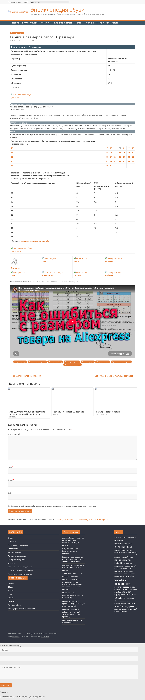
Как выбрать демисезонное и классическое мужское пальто (73, 567)
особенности (122, 584)
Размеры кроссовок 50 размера (68, 411)
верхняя (126, 541)
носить (126, 576)
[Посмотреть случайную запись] (135, 22)
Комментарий (15, 434)
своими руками (130, 594)
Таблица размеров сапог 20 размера (70, 41)
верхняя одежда (123, 543)
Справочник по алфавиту (18, 545)
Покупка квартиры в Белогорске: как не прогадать (70, 551)
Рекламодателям (14, 552)
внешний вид (123, 547)
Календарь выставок (63, 23)
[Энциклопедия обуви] (9, 23)
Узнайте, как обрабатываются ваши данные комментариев (81, 519)
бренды (118, 540)
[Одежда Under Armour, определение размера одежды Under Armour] (29, 389)
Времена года (103, 23)
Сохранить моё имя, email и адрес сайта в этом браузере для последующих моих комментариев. (53, 506)
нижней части (118, 576)
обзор (132, 576)
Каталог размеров (30, 23)
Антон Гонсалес (24, 41)
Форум (115, 23)
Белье (10, 594)
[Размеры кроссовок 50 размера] (73, 389)
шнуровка (123, 611)
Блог (79, 23)
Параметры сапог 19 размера (25, 375)
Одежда (11, 583)
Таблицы (90, 23)
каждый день (127, 557)
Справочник (13, 549)
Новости (15, 23)
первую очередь (121, 587)
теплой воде (120, 606)
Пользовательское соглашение (20, 574)
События (45, 23)
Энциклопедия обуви (58, 9)
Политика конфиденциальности (20, 570)
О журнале (12, 541)
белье (133, 538)
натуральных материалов (122, 570)
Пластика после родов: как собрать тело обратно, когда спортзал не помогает (73, 559)
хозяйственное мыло (121, 609)
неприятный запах (129, 574)
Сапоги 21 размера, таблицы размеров (115, 375)
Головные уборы (14, 605)
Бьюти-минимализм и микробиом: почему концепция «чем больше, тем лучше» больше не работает (72, 584)
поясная (124, 589)
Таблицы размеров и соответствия (21, 609)
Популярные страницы (17, 556)
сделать (120, 598)
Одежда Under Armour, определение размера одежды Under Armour (27, 413)
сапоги (55, 41)
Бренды (11, 590)
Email (11, 480)
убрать (130, 606)
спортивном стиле (124, 601)
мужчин (118, 562)
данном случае (123, 555)
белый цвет (126, 538)
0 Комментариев (37, 41)
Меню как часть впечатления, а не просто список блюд (72, 595)
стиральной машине (124, 603)
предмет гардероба (122, 593)
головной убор (126, 553)
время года (120, 550)
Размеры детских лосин (108, 411)
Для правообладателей (17, 560)
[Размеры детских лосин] (116, 389)
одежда (47, 41)
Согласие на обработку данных (20, 567)
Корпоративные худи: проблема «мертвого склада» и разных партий (73, 603)
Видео (10, 538)
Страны (11, 598)
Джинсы (11, 601)
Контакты (11, 563)
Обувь (10, 587)
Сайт (10, 493)
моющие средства (122, 560)
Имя (10, 467)
